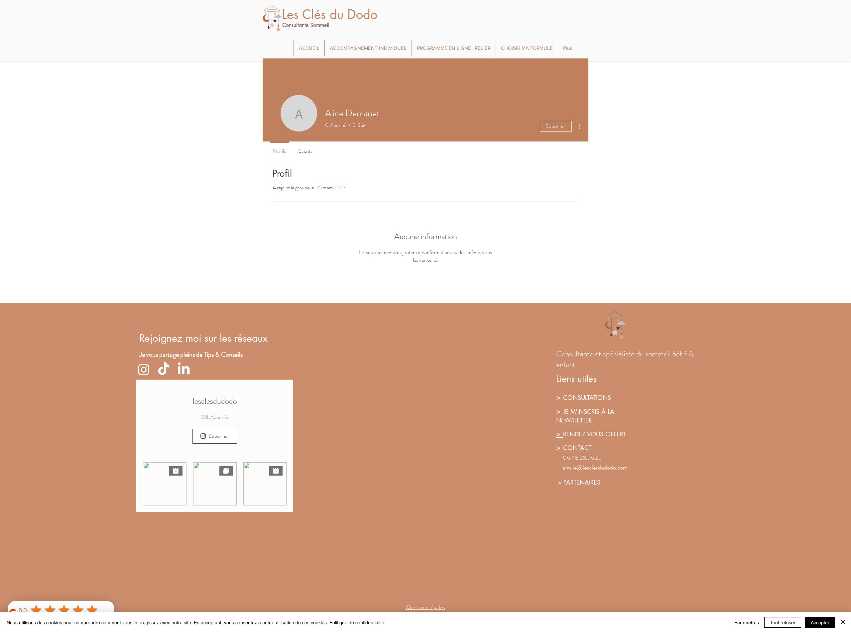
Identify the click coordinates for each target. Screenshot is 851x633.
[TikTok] (163, 369)
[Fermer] (843, 622)
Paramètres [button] (746, 622)
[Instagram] (143, 369)
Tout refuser (782, 622)
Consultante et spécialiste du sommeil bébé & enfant (625, 359)
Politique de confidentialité (356, 622)
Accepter (820, 622)
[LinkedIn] (183, 369)
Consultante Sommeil (305, 25)
